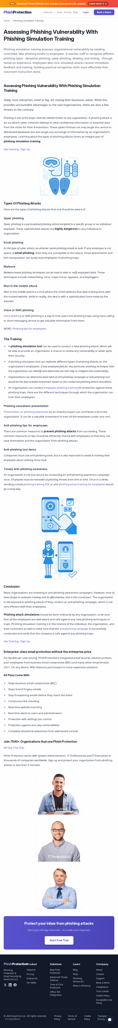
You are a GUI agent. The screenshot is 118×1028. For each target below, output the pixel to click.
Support (100, 978)
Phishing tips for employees (29, 328)
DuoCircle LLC (11, 979)
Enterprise (32, 978)
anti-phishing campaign (74, 628)
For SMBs (31, 982)
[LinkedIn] (10, 984)
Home (7, 20)
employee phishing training (61, 387)
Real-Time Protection (55, 971)
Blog (75, 12)
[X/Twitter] (5, 984)
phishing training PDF (36, 484)
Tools (59, 12)
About (99, 969)
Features (47, 12)
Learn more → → (98, 3)
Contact (100, 974)
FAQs (75, 974)
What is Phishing (81, 985)
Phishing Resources (78, 980)
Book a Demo (104, 12)
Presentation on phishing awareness (26, 412)
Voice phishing (12, 316)
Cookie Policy (102, 995)
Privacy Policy (57, 1017)
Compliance (102, 986)
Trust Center (102, 991)
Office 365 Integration (56, 993)
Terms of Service (72, 1017)
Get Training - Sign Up (17, 149)
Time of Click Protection (56, 986)
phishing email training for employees (82, 484)
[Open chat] (109, 1019)
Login (86, 12)
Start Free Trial (59, 940)
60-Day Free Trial (14, 747)
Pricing (67, 12)
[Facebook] (15, 984)
